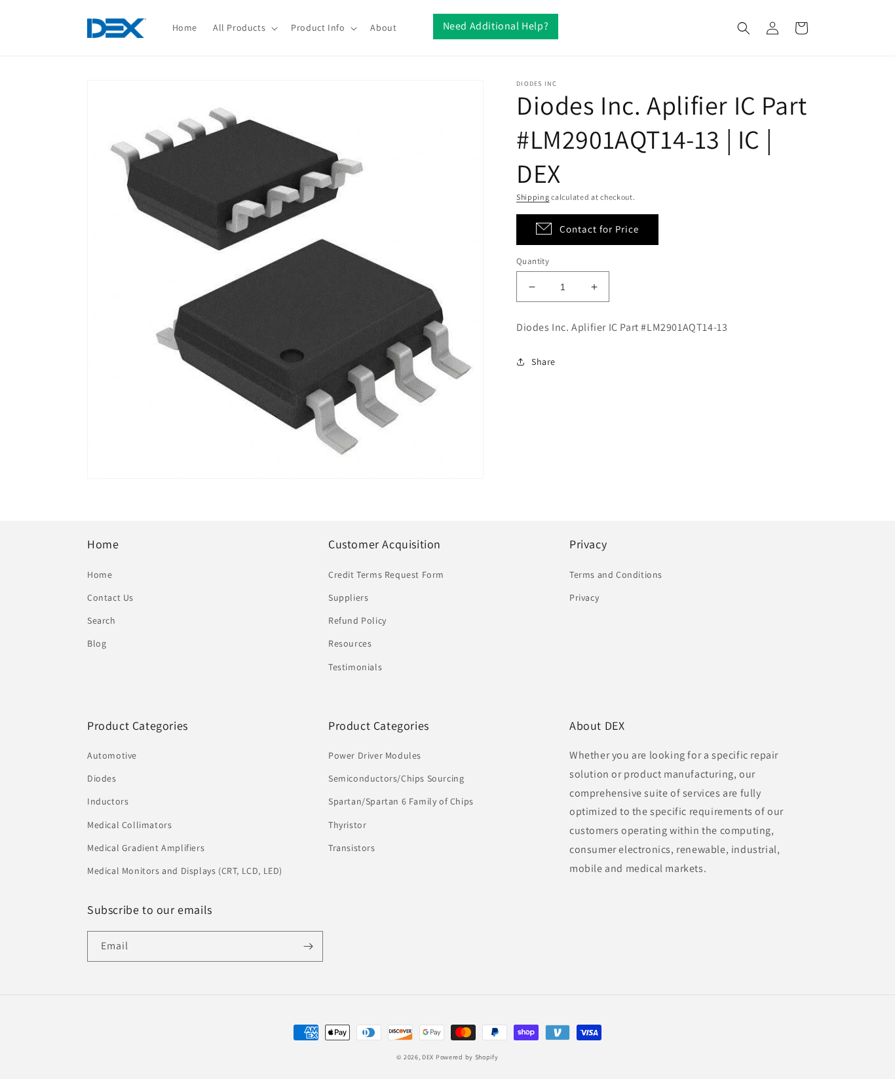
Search (101, 620)
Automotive (112, 755)
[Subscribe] (308, 946)
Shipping (533, 197)
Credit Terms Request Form (386, 574)
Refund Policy (357, 620)
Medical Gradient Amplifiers (145, 848)
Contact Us (110, 597)
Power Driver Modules (374, 755)
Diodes (102, 778)
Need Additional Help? (496, 26)
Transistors (351, 848)
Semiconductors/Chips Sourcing (396, 778)
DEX (428, 1057)
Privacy (584, 597)
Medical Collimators (129, 825)
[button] (244, 27)
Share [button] (543, 362)
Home (99, 574)
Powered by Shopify (467, 1057)
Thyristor (347, 825)
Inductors (107, 801)
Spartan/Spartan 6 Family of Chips (401, 801)
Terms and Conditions (615, 574)
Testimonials (355, 667)
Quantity (532, 261)
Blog (96, 643)
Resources (349, 643)
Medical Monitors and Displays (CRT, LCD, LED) (184, 871)
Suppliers (348, 597)
